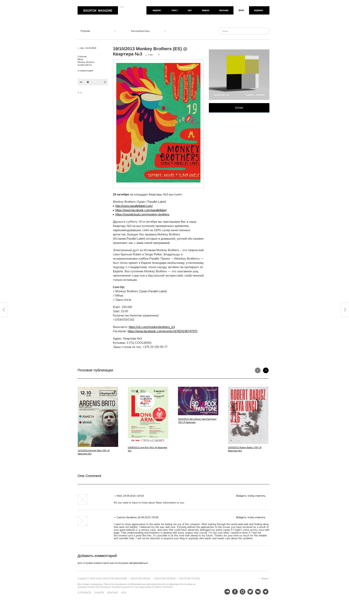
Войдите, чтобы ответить (250, 495)
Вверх (265, 578)
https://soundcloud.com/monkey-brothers (142, 214)
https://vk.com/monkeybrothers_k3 (152, 327)
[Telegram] (264, 592)
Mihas (80, 59)
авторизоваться (138, 563)
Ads (82, 48)
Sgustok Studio (189, 578)
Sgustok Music (140, 578)
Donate (239, 107)
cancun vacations (127, 517)
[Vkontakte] (257, 592)
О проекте (84, 592)
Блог (241, 10)
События (82, 56)
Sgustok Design (165, 578)
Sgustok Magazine (88, 7)
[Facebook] (234, 592)
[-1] (81, 82)
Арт (190, 10)
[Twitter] (249, 592)
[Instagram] (241, 592)
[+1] (87, 82)
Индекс (157, 10)
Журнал (258, 10)
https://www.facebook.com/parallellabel (140, 210)
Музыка (223, 10)
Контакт (112, 592)
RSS (123, 592)
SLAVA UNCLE (85, 65)
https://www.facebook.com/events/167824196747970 (162, 331)
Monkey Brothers (86, 62)
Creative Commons (162, 587)
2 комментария (85, 70)
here (119, 495)
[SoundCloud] (226, 592)
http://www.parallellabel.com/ (134, 206)
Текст (174, 10)
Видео (205, 10)
